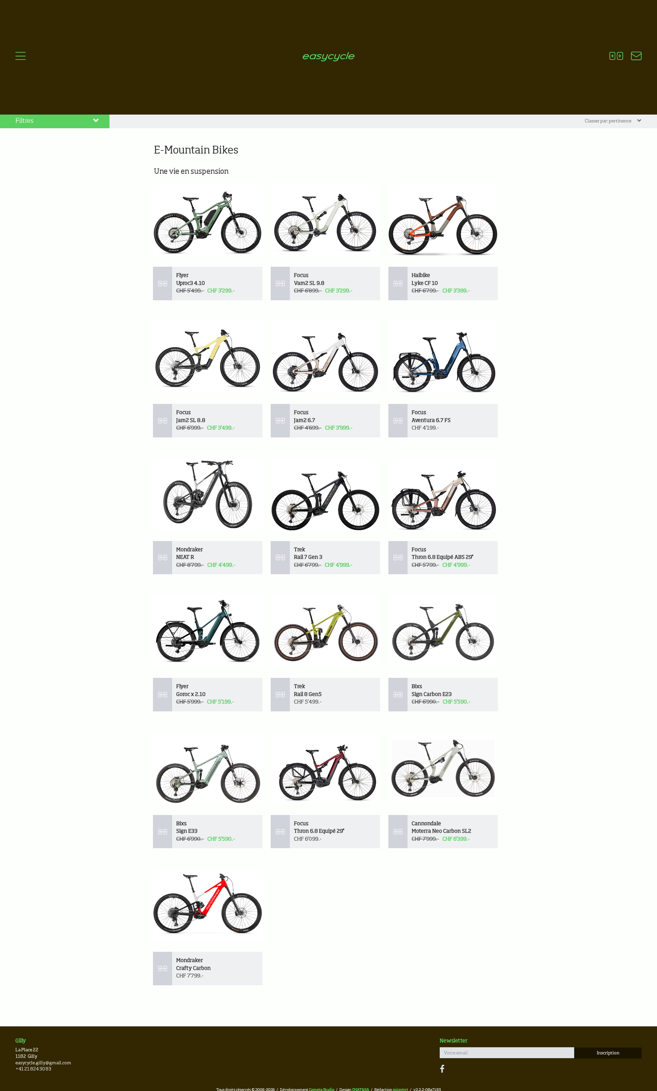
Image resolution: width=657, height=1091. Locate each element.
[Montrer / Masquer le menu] (20, 57)
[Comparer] (616, 57)
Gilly (20, 1040)
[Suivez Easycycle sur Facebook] (442, 1069)
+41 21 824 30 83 (33, 1069)
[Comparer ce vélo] (162, 283)
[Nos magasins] (632, 57)
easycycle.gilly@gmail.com (43, 1063)
